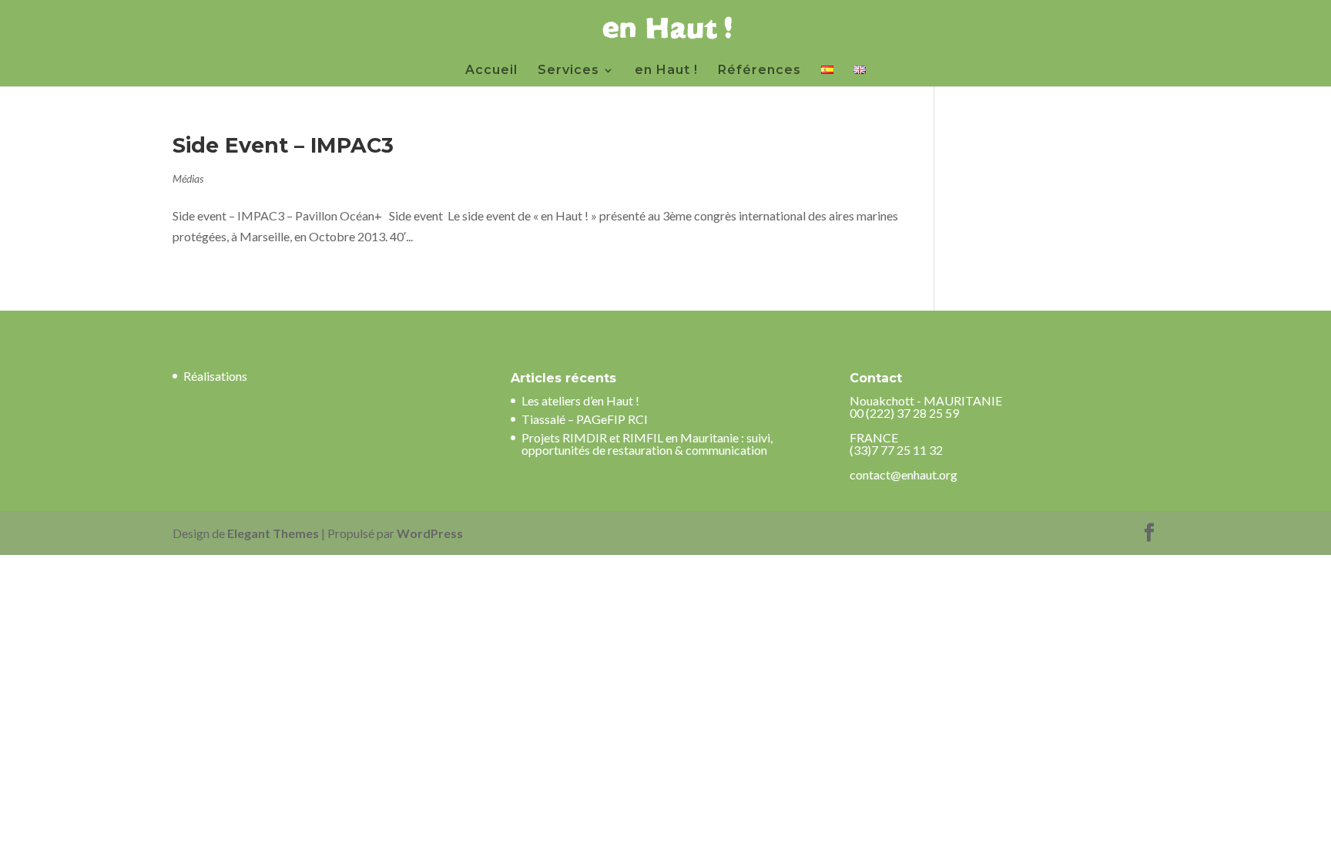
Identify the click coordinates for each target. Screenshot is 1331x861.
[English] (859, 75)
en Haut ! (666, 71)
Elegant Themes (273, 533)
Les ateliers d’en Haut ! (580, 400)
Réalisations (215, 375)
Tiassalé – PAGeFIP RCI (584, 419)
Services (568, 71)
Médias (188, 178)
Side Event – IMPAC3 (283, 145)
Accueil (491, 71)
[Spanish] (827, 75)
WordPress (430, 533)
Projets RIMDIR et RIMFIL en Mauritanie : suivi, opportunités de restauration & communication (647, 443)
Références (759, 71)
